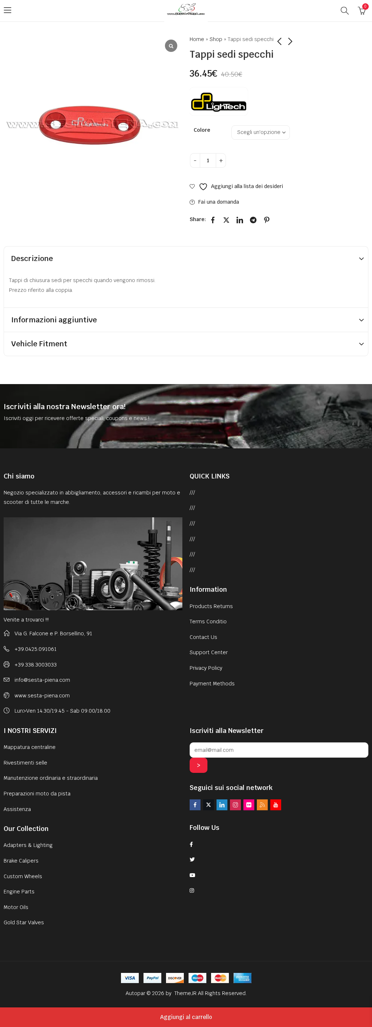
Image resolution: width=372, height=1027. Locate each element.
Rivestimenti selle (25, 762)
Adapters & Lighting (28, 845)
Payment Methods (212, 683)
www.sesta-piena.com (42, 695)
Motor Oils (16, 907)
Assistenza (17, 809)
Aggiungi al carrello (186, 1017)
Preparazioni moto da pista (37, 793)
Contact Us (203, 637)
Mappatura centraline (30, 747)
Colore (202, 130)
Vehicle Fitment (39, 344)
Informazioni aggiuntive (54, 320)
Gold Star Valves (24, 922)
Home (197, 39)
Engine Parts (19, 891)
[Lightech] (219, 101)
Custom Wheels (23, 876)
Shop (216, 39)
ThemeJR (186, 993)
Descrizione (32, 258)
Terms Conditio (208, 621)
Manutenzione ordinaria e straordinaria (51, 778)
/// (192, 492)
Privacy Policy (206, 668)
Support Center (209, 652)
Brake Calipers (21, 860)
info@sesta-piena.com (42, 680)
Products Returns (211, 606)
